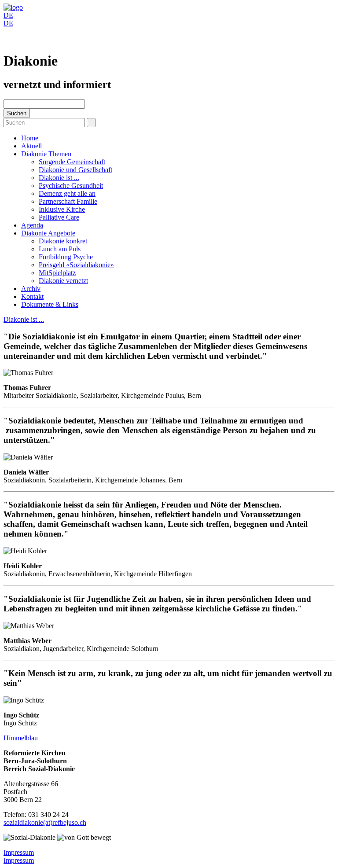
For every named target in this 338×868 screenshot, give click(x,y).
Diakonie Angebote (48, 233)
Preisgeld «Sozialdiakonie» (76, 264)
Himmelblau (21, 738)
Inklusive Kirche (62, 209)
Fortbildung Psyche (66, 257)
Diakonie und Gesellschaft (75, 169)
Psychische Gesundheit (71, 185)
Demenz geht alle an (67, 193)
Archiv (30, 288)
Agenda (32, 225)
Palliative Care (59, 217)
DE (8, 15)
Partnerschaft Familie (68, 201)
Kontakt (32, 296)
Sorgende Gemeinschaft (72, 162)
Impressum (19, 852)
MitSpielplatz (57, 272)
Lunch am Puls (60, 249)
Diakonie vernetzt (63, 280)
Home (29, 138)
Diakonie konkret (63, 241)
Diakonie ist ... (59, 177)
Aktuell (31, 146)
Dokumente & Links (49, 304)
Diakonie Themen (46, 154)
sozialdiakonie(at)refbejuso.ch (45, 822)
